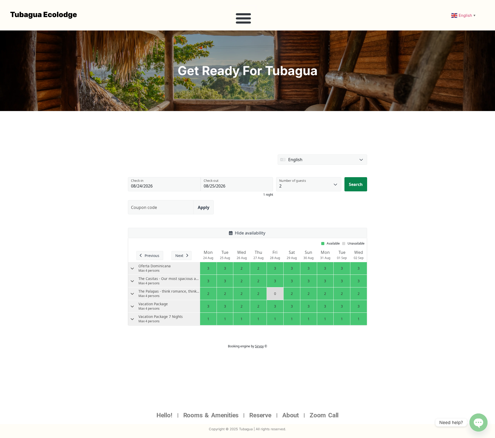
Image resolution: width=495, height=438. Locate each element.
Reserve (260, 415)
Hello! (164, 415)
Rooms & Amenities (211, 415)
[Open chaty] (478, 422)
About (290, 415)
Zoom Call (324, 415)
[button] (243, 18)
